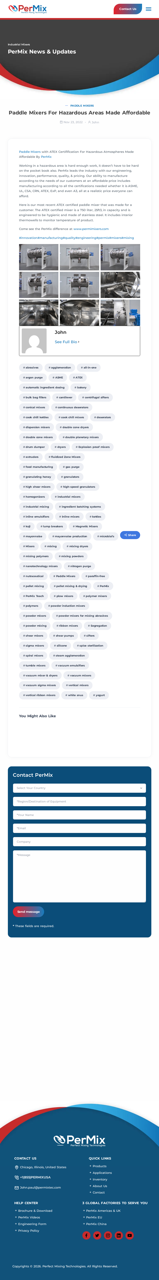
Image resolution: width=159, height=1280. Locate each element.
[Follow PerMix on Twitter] (97, 1235)
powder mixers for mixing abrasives (83, 615)
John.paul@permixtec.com (42, 993)
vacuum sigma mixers (41, 685)
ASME (59, 377)
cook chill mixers (72, 417)
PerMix (46, 157)
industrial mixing (37, 506)
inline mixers (71, 516)
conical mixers (35, 407)
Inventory (99, 1179)
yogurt (100, 695)
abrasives (32, 367)
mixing (52, 546)
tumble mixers (36, 665)
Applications (102, 1173)
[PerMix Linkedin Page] (119, 1235)
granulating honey (38, 476)
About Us (99, 1186)
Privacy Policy (28, 1230)
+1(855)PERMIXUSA (117, 993)
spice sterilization (91, 645)
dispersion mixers (38, 427)
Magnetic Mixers (87, 526)
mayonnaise (34, 536)
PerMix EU (93, 1217)
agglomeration (61, 367)
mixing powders (72, 556)
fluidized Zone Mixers (66, 456)
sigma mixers (35, 645)
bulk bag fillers (36, 397)
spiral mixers (34, 655)
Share (132, 535)
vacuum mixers (80, 675)
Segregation (99, 625)
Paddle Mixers (82, 105)
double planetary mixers (82, 437)
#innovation (28, 238)
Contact (98, 1192)
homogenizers (35, 496)
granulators (71, 476)
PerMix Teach (35, 596)
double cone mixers (39, 437)
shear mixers (34, 635)
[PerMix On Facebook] (86, 1235)
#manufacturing (50, 238)
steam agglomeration (70, 655)
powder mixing (36, 625)
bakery (82, 387)
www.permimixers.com (91, 229)
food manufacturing (39, 466)
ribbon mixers (68, 625)
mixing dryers (78, 546)
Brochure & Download (34, 1211)
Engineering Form (31, 1224)
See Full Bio (66, 342)
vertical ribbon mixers (40, 695)
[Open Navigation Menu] (148, 9)
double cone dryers (76, 427)
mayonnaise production (71, 536)
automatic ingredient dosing (45, 387)
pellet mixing (35, 586)
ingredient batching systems (81, 506)
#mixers (115, 238)
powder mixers (36, 615)
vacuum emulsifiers (71, 665)
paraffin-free (96, 576)
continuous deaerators (73, 407)
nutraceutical (34, 576)
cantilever (65, 397)
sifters (90, 635)
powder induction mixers (68, 605)
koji (28, 526)
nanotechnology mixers (42, 566)
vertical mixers (78, 685)
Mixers (30, 546)
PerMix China (96, 1224)
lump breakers (53, 526)
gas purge (73, 466)
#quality (69, 238)
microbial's (107, 536)
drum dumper (35, 447)
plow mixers (65, 596)
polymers (32, 605)
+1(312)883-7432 (117, 1008)
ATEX (79, 377)
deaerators (104, 417)
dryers (61, 447)
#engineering (85, 238)
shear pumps (65, 635)
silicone (62, 645)
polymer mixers (96, 596)
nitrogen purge (80, 566)
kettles (96, 516)
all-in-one (90, 367)
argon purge (34, 377)
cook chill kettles (37, 417)
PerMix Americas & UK (103, 1211)
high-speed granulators (79, 486)
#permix (102, 238)
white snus (75, 695)
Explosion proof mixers (94, 447)
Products (99, 1166)
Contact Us (127, 9)
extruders (32, 456)
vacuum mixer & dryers (42, 675)
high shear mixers (38, 486)
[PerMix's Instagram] (108, 1235)
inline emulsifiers (37, 516)
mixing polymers (37, 556)
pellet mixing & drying (71, 586)
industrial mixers (69, 496)
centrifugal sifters (97, 397)
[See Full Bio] (78, 342)
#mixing (127, 238)
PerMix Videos (28, 1217)
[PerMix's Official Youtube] (129, 1235)
